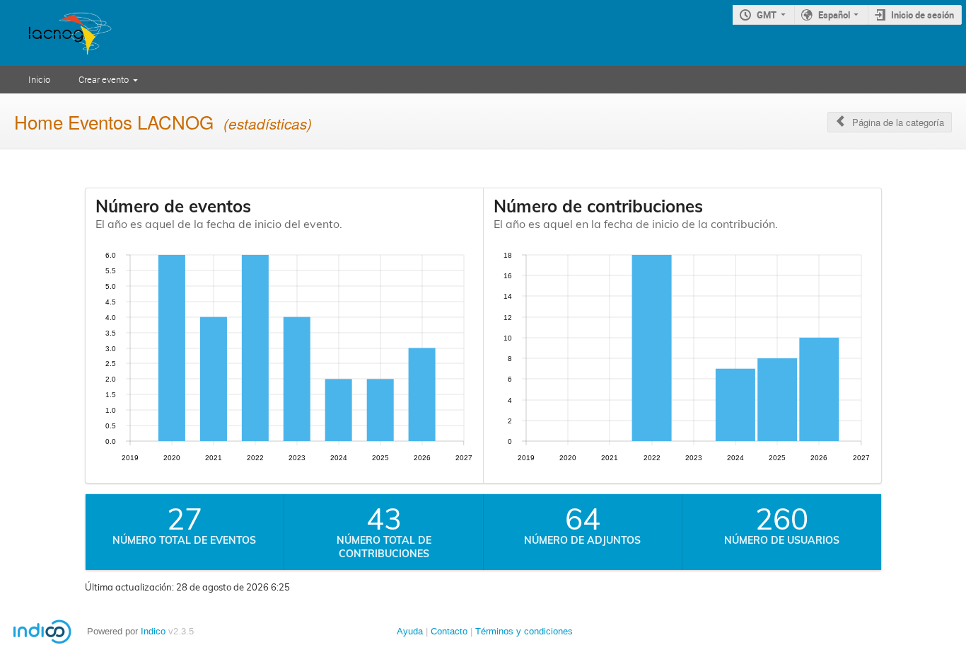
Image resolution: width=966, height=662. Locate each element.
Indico (153, 631)
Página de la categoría (898, 122)
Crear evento (103, 79)
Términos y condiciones (524, 631)
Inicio (39, 79)
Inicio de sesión (922, 14)
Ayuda (410, 631)
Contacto (449, 631)
